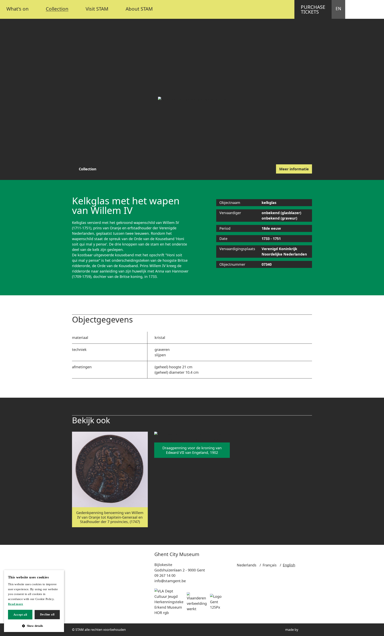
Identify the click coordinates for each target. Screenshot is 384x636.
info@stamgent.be (170, 580)
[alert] (34, 601)
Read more (15, 604)
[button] (34, 626)
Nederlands (246, 565)
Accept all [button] (20, 614)
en (338, 8)
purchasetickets (313, 9)
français (270, 565)
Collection (87, 169)
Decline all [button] (47, 614)
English (289, 565)
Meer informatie (294, 169)
